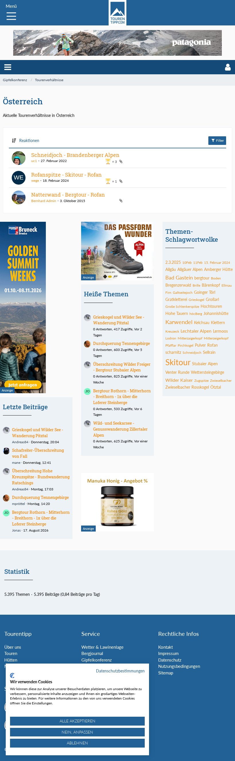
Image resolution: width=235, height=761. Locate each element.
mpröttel (18, 504)
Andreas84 (20, 442)
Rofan (212, 345)
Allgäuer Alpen (190, 269)
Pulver (200, 345)
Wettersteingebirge (207, 372)
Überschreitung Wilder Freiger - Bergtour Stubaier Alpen (121, 367)
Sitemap (165, 672)
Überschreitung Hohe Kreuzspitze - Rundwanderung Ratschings (41, 476)
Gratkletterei (176, 299)
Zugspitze (201, 380)
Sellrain (209, 352)
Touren (10, 653)
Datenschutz (169, 659)
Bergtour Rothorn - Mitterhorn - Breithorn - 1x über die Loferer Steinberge (41, 518)
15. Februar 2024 (217, 262)
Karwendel (179, 321)
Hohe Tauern (176, 313)
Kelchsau (201, 322)
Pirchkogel (185, 345)
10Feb (187, 262)
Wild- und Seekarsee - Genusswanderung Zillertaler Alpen (120, 429)
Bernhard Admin (43, 201)
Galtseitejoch (183, 292)
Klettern (218, 322)
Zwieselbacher (221, 380)
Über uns (12, 647)
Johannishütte (215, 313)
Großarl (212, 299)
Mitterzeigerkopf (216, 338)
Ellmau (227, 285)
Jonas (16, 530)
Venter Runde (177, 372)
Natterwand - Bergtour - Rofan (68, 194)
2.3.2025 (173, 262)
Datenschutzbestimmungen (120, 670)
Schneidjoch (192, 352)
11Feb (198, 262)
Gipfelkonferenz (96, 659)
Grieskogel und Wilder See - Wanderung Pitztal (37, 432)
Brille (196, 285)
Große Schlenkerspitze (182, 306)
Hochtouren (211, 306)
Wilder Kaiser (179, 380)
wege (35, 180)
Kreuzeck (172, 331)
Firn (168, 292)
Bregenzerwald (178, 285)
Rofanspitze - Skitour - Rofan (66, 174)
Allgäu (170, 269)
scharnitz (173, 352)
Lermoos (220, 331)
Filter (219, 140)
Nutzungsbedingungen (179, 666)
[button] (8, 67)
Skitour (178, 362)
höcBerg (195, 313)
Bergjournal (92, 653)
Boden (216, 278)
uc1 (34, 161)
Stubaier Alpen (205, 363)
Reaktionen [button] (29, 140)
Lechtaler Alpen (196, 330)
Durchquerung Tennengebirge (40, 497)
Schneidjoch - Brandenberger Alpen (75, 154)
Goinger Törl (204, 292)
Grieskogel (196, 299)
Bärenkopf (211, 285)
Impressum (168, 653)
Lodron (170, 338)
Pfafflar (170, 345)
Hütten (10, 659)
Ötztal (215, 387)
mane (16, 462)
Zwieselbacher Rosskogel (187, 387)
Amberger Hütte (218, 269)
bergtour (201, 277)
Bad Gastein (179, 277)
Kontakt (165, 647)
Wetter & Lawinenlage (102, 647)
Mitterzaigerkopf (190, 338)
